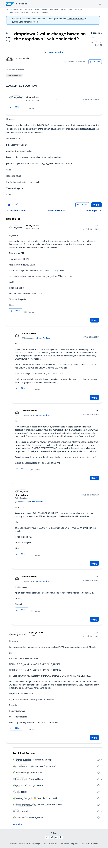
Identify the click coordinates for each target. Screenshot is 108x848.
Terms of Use (24, 844)
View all (16, 824)
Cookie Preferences (89, 844)
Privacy (13, 844)
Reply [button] (96, 205)
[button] (91, 61)
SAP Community (12, 9)
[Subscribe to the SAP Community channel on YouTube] (56, 837)
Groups (23, 9)
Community (21, 4)
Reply (94, 320)
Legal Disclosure (50, 844)
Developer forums (75, 19)
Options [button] (92, 37)
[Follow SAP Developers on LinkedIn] (61, 837)
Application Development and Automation (57, 9)
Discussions (79, 9)
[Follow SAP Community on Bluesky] (52, 837)
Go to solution (55, 52)
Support (74, 844)
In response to (37, 338)
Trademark (64, 844)
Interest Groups (33, 9)
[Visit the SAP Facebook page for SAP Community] (47, 837)
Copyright (36, 844)
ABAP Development (14, 75)
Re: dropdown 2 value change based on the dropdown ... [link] (29, 12)
